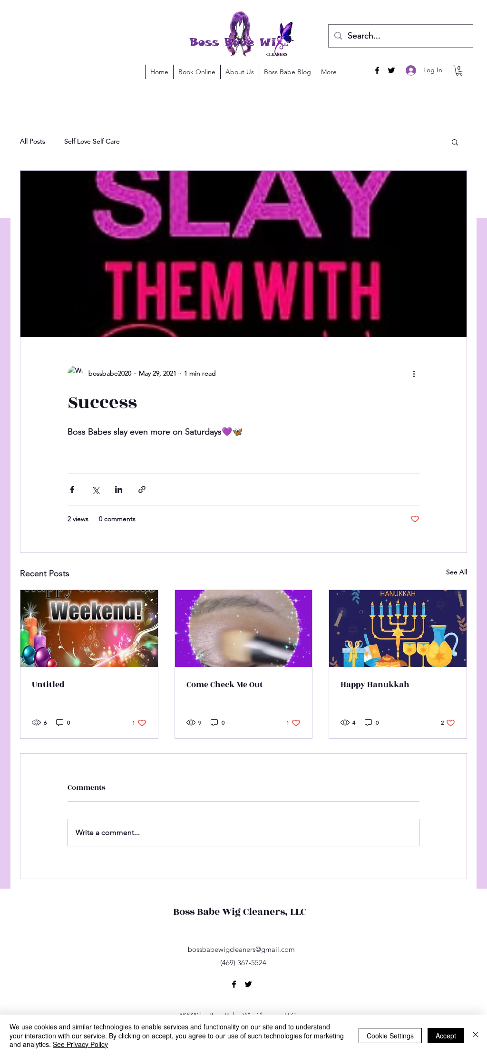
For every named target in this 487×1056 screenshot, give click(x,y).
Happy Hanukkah (375, 684)
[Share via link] (141, 489)
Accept (446, 1035)
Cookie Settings (390, 1035)
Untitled (48, 684)
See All (456, 572)
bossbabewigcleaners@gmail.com (241, 949)
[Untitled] (89, 628)
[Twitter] (391, 70)
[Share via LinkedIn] (118, 489)
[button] (459, 71)
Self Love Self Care (92, 141)
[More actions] (413, 373)
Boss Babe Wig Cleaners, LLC (239, 911)
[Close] (475, 1035)
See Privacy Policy (80, 1044)
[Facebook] (377, 70)
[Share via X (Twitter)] (95, 489)
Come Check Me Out (224, 684)
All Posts (32, 141)
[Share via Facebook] (72, 489)
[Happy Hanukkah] (398, 628)
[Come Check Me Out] (243, 628)
